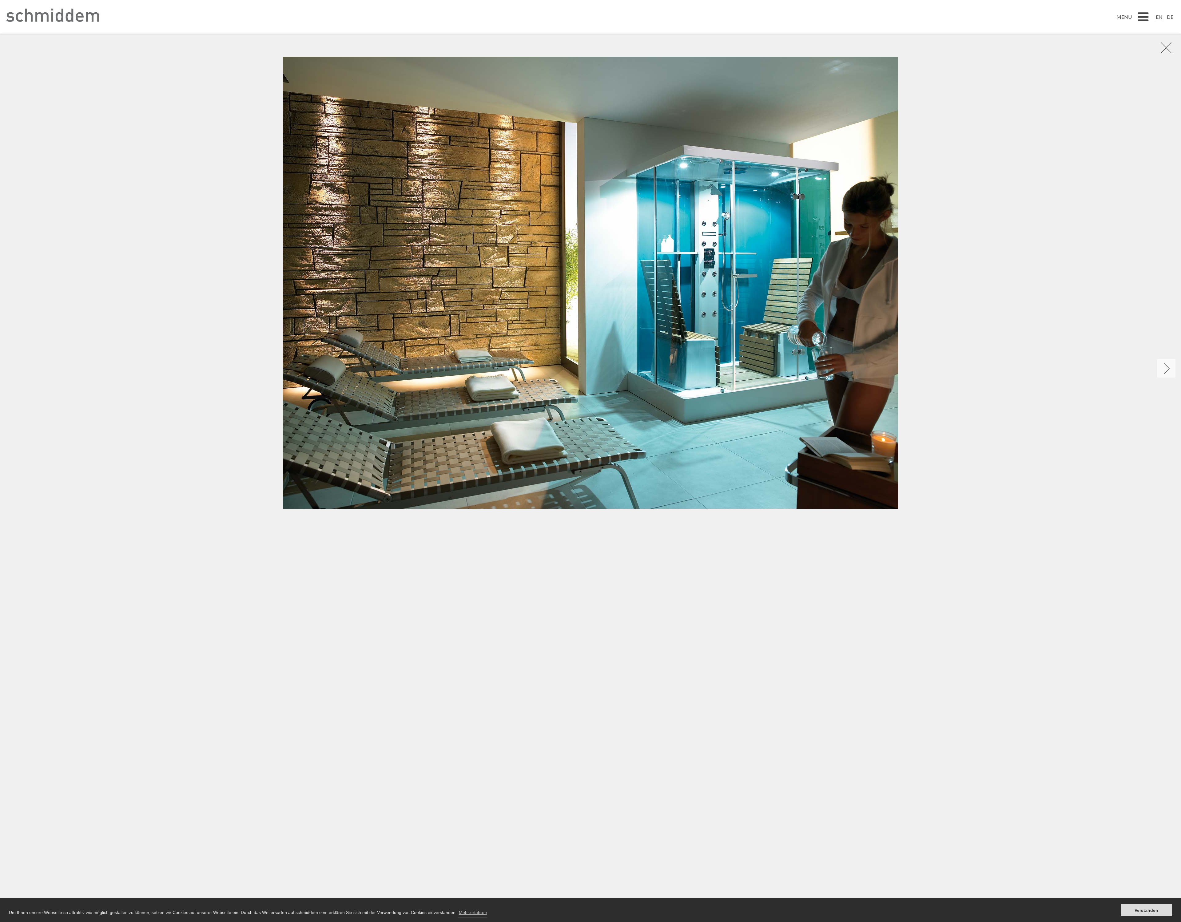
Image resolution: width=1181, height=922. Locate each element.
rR (1163, 47)
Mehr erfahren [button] (473, 912)
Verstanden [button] (1146, 910)
